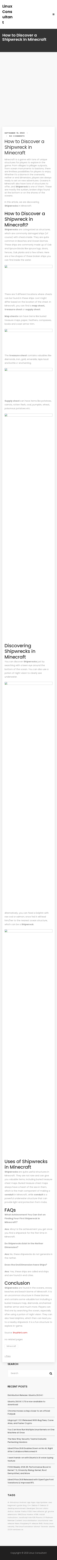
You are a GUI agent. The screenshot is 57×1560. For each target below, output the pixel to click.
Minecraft (11, 1346)
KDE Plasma (37, 1517)
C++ (29, 1505)
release (35, 1523)
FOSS (29, 1511)
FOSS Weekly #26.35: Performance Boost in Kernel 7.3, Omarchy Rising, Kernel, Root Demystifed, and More (29, 1470)
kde (30, 1517)
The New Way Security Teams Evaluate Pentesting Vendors (27, 1440)
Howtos (30, 1514)
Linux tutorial (43, 1520)
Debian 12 (44, 1505)
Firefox (24, 1511)
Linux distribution (30, 1520)
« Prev (8, 1356)
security (11, 1526)
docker (17, 1511)
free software (38, 1511)
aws (50, 1502)
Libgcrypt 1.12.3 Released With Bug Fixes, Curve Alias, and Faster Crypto (31, 1422)
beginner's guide (15, 1505)
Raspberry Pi (25, 1523)
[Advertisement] (28, 97)
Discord (39, 1508)
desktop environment (17, 1508)
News (17, 1523)
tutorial (37, 1526)
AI (8, 1502)
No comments (17, 136)
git (46, 1511)
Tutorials (44, 1526)
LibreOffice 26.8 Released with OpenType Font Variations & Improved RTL (31, 1481)
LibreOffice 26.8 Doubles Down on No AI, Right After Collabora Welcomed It (30, 1450)
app (28, 1502)
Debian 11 (35, 1505)
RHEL (41, 1523)
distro (45, 1508)
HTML (36, 1514)
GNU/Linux (22, 1514)
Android (22, 1502)
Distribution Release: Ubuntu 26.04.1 (25, 1395)
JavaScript (23, 1517)
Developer (30, 1508)
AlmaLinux (14, 1502)
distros (11, 1511)
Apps (33, 1502)
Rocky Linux (48, 1523)
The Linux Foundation (24, 1526)
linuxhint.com (20, 1332)
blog (25, 1505)
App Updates (42, 1502)
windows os (18, 1529)
